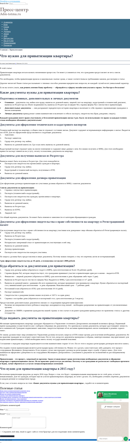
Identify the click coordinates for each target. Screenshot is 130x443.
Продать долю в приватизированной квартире (13, 392)
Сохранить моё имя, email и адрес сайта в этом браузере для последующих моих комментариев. (43, 432)
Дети (6, 29)
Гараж (6, 27)
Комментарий (6, 427)
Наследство (9, 40)
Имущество (8, 38)
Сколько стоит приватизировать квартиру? (12, 395)
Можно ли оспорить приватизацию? (10, 394)
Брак (6, 24)
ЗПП (5, 36)
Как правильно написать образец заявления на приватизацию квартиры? (21, 402)
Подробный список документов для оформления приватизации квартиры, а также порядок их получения (30, 397)
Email (3, 414)
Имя (2, 409)
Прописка (8, 45)
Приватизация (10, 43)
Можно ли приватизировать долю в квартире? (13, 399)
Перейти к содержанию (10, 1)
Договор (7, 31)
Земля (6, 34)
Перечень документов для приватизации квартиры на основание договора (21, 400)
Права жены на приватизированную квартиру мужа (15, 391)
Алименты (8, 22)
